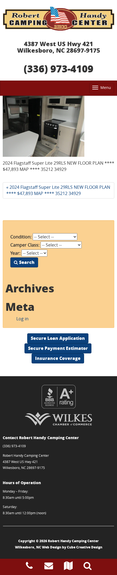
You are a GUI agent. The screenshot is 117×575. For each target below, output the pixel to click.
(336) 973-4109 (58, 68)
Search (26, 262)
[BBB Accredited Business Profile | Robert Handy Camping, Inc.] (58, 396)
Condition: (21, 237)
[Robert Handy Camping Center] (58, 19)
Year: (15, 253)
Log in (22, 319)
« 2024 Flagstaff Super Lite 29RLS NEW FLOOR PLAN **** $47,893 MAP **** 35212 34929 (58, 190)
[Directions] (68, 567)
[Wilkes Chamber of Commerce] (58, 419)
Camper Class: (24, 245)
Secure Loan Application (58, 338)
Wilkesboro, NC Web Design (38, 547)
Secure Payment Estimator (58, 348)
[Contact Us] (48, 567)
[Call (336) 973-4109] (29, 567)
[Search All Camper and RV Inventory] (88, 567)
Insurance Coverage (58, 358)
